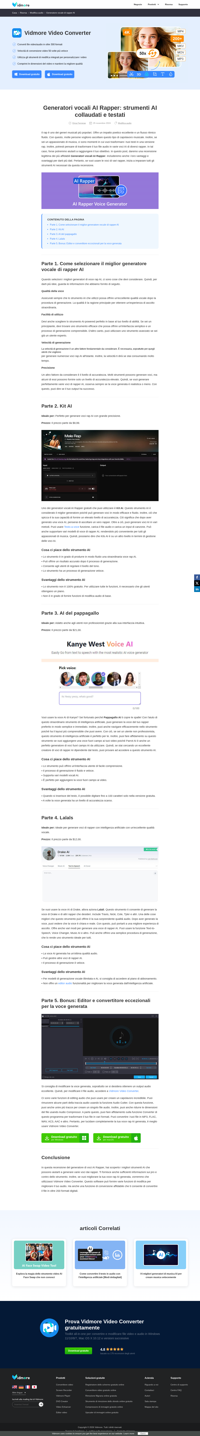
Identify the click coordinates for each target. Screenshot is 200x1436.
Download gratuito (29, 74)
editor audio (65, 983)
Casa (14, 13)
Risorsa (169, 4)
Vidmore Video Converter (57, 33)
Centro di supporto (179, 1384)
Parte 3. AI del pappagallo (63, 234)
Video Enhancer (63, 1407)
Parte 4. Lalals (57, 239)
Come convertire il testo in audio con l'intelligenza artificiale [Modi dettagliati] (100, 1276)
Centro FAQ (176, 1390)
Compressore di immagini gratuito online (104, 1407)
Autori (147, 1396)
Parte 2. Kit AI (57, 229)
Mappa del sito (151, 1407)
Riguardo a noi (151, 1384)
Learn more (128, 1433)
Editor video (61, 1412)
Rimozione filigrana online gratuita (101, 1396)
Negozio (138, 4)
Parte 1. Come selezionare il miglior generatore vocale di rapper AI (84, 224)
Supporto (183, 4)
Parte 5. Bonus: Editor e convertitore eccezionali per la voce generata (86, 243)
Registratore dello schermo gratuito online (104, 1384)
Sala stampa (150, 1401)
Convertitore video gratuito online (100, 1390)
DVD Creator (62, 1401)
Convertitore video (64, 1384)
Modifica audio (36, 13)
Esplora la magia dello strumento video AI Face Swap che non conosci (39, 1276)
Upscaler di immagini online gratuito (101, 1412)
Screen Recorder (64, 1390)
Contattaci (149, 1390)
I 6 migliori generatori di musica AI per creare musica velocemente (161, 1276)
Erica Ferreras (79, 123)
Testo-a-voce (71, 526)
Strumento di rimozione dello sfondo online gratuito (109, 1401)
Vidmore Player (63, 1396)
